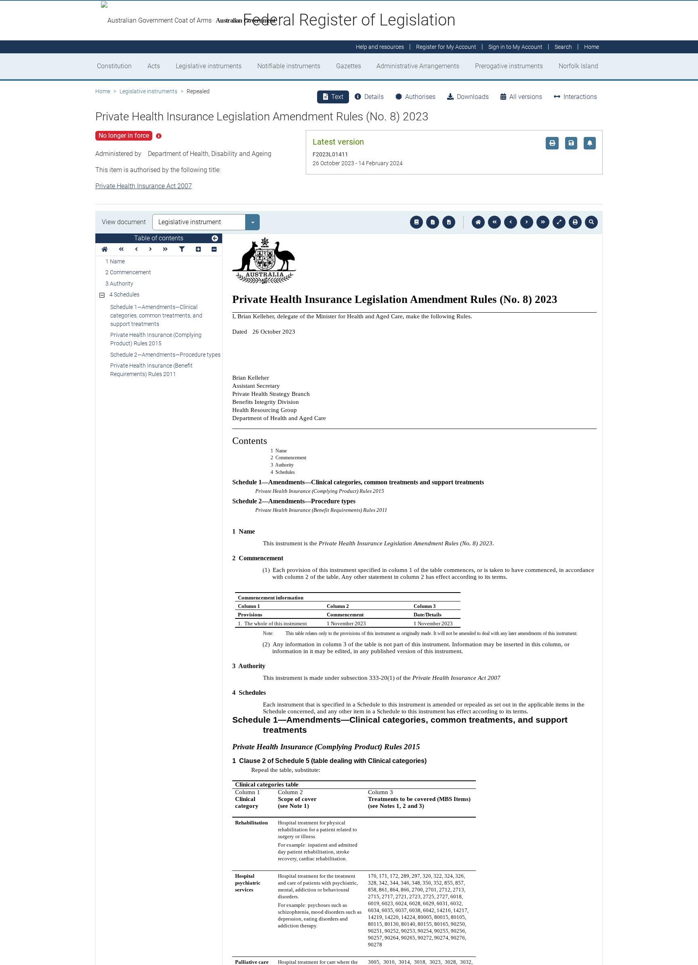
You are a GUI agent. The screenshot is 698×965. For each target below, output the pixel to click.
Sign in (515, 47)
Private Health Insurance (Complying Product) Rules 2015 (156, 339)
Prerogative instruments (509, 66)
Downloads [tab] (473, 97)
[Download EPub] (416, 222)
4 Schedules (124, 294)
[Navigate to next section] (526, 222)
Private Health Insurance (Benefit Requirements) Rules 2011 (151, 369)
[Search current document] (591, 222)
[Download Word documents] (448, 222)
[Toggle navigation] (215, 238)
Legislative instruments (209, 66)
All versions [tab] (525, 97)
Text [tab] (337, 97)
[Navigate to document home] (478, 222)
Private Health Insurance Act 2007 (143, 186)
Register (446, 47)
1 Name (115, 261)
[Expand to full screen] (559, 222)
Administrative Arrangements (417, 66)
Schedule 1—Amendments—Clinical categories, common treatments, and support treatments (156, 315)
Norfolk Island (578, 66)
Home (102, 91)
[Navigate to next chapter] (542, 222)
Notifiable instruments (288, 66)
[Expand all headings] (198, 249)
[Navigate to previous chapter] (494, 222)
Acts (153, 66)
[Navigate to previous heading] (136, 249)
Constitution (114, 66)
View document (124, 222)
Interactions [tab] (580, 97)
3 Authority (119, 283)
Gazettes (348, 66)
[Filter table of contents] (181, 249)
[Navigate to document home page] (104, 249)
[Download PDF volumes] (432, 222)
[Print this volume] (575, 222)
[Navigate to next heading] (150, 249)
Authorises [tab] (420, 97)
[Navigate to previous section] (510, 222)
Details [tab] (374, 97)
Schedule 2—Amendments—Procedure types (165, 354)
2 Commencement (128, 272)
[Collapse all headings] (214, 249)
